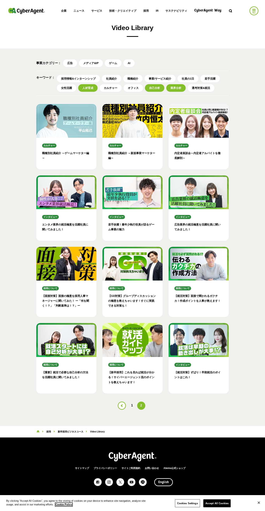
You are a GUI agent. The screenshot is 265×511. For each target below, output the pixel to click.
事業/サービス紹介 (160, 78)
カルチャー (110, 87)
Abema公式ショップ (174, 468)
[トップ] (38, 431)
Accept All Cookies (217, 503)
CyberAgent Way (207, 11)
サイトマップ (82, 468)
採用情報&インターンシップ (78, 78)
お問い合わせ (152, 468)
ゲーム (113, 63)
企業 (64, 10)
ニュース (79, 10)
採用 (146, 10)
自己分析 (154, 87)
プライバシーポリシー (105, 468)
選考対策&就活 (201, 87)
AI (129, 63)
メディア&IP (91, 63)
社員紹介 (111, 78)
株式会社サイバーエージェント (26, 11)
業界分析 (176, 87)
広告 (70, 63)
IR (157, 10)
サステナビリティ (176, 10)
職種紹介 (132, 78)
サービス (96, 10)
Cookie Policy (63, 504)
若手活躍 (210, 78)
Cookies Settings (187, 503)
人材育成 (87, 87)
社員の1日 (188, 78)
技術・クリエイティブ (122, 10)
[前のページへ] (121, 405)
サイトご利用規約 (131, 468)
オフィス (133, 87)
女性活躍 (66, 87)
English (163, 482)
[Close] (259, 502)
